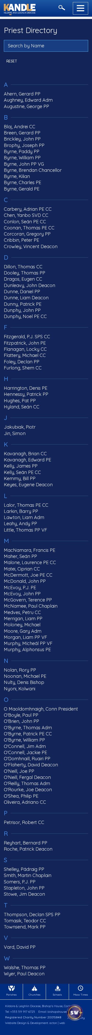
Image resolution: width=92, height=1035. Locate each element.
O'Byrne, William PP (24, 740)
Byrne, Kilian (17, 176)
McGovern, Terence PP (28, 600)
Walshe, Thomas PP (24, 967)
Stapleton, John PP (24, 888)
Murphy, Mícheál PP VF (28, 643)
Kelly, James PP (21, 466)
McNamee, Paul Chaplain (30, 606)
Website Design (16, 1023)
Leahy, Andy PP (20, 523)
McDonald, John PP (25, 581)
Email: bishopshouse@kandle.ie (60, 1011)
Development (39, 1023)
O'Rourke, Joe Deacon (28, 790)
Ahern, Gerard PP (22, 94)
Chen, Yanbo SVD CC (26, 215)
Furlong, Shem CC (23, 368)
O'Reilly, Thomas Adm (27, 783)
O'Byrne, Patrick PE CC (28, 734)
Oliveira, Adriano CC (25, 802)
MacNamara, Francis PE (29, 550)
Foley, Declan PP (21, 362)
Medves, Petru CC (22, 612)
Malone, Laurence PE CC (30, 562)
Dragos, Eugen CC (23, 279)
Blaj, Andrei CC (19, 127)
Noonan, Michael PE (25, 676)
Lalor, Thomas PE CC (26, 505)
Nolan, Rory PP (20, 670)
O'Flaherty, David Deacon (31, 765)
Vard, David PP (20, 947)
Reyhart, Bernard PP (25, 843)
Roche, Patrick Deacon (28, 849)
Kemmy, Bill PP (20, 478)
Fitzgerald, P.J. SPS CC (27, 337)
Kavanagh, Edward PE (27, 460)
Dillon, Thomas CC (23, 267)
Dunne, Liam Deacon (26, 298)
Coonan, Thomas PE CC (29, 228)
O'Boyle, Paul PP (21, 715)
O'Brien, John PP (21, 721)
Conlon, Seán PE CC (25, 222)
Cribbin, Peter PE (21, 240)
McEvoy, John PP (22, 594)
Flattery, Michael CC (25, 355)
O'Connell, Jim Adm (25, 746)
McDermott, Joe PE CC (28, 575)
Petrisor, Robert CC (24, 822)
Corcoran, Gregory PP (27, 234)
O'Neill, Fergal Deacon (27, 777)
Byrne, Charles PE (22, 182)
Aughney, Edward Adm (28, 100)
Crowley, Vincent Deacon (30, 246)
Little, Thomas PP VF (25, 530)
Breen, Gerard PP (22, 133)
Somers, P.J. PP (20, 882)
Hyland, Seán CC (21, 407)
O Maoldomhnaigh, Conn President (41, 709)
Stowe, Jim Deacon (24, 894)
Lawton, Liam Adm (24, 517)
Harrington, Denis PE (25, 388)
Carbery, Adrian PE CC (28, 209)
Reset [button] (11, 61)
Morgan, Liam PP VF (25, 637)
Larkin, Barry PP (21, 511)
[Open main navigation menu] (80, 8)
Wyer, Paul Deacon (24, 974)
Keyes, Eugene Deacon (28, 485)
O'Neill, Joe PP (19, 771)
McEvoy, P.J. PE (20, 587)
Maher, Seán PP (20, 556)
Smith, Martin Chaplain (27, 875)
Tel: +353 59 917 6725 (20, 1011)
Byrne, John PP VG (24, 164)
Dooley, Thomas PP (24, 273)
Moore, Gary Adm (22, 631)
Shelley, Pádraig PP (24, 869)
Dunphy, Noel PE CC (25, 316)
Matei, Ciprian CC (22, 569)
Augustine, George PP (26, 106)
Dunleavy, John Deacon (29, 285)
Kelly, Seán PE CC (22, 472)
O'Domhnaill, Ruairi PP (27, 759)
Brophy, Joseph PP (24, 145)
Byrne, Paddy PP (21, 151)
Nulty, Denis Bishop (24, 682)
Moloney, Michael (22, 625)
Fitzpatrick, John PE (25, 343)
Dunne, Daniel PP (22, 291)
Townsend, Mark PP (24, 927)
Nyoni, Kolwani (19, 689)
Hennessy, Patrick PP (26, 394)
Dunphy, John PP (22, 310)
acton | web (57, 1023)
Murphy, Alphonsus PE (27, 649)
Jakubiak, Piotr (20, 427)
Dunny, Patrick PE (22, 304)
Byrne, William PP (22, 158)
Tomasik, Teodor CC (25, 921)
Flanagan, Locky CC (25, 349)
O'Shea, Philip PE (21, 796)
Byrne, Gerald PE (21, 189)
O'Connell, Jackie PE (25, 752)
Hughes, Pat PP (20, 401)
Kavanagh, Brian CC (25, 454)
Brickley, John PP (22, 139)
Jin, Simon (15, 433)
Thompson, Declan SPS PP (32, 914)
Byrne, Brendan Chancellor (33, 170)
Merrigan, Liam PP (23, 618)
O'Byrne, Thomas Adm (28, 728)
